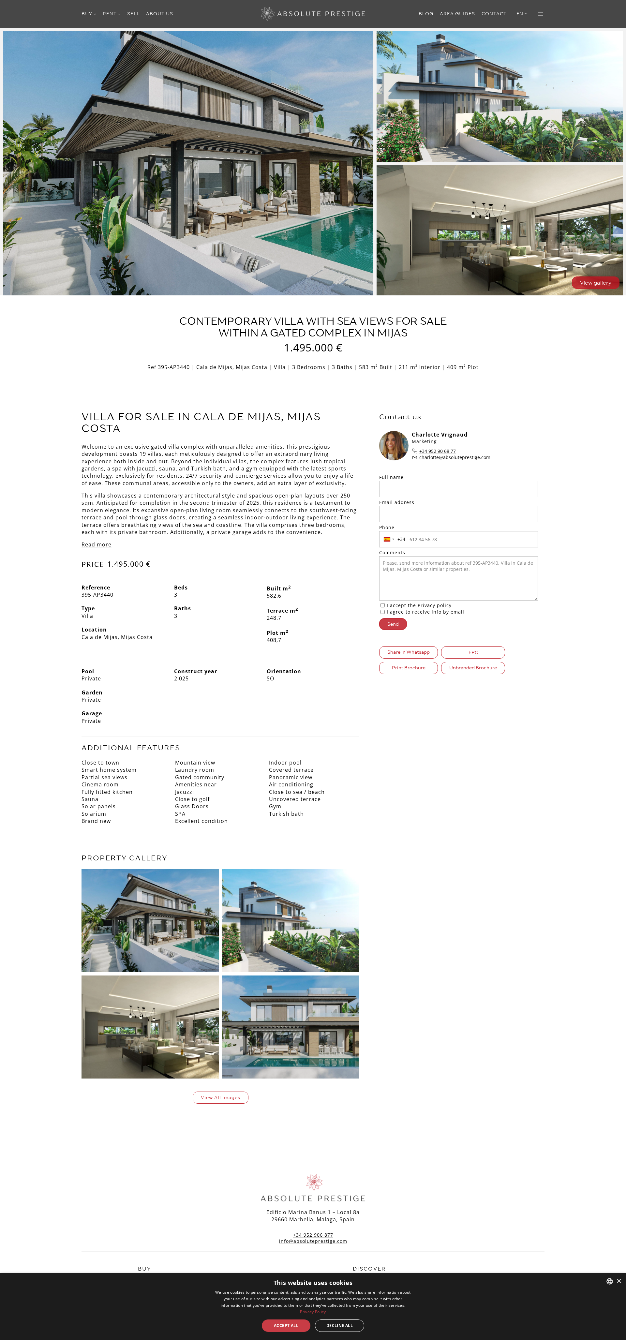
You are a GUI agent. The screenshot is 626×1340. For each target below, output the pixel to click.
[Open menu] (540, 14)
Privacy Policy (313, 1312)
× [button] (618, 1281)
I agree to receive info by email (425, 612)
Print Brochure (408, 668)
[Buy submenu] (95, 13)
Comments (392, 552)
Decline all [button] (339, 1325)
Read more (97, 544)
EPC (473, 652)
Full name (391, 477)
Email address (396, 502)
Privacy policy (435, 605)
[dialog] (313, 1306)
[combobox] (393, 539)
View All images (220, 1097)
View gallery (595, 282)
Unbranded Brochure (473, 668)
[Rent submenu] (119, 13)
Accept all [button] (286, 1325)
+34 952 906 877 (313, 1235)
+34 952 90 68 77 (437, 451)
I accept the (419, 605)
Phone (387, 527)
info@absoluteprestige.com (313, 1241)
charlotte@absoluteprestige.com (454, 457)
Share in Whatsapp (408, 652)
